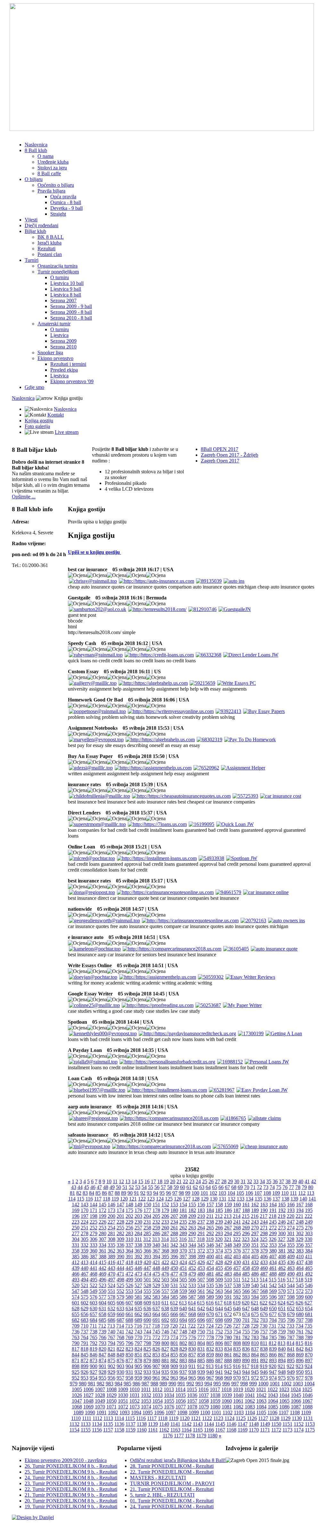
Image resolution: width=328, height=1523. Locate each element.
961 (156, 1378)
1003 (298, 1383)
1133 (86, 1424)
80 (310, 1187)
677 (273, 1314)
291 (201, 1233)
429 (228, 1262)
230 (138, 1222)
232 (156, 1222)
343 (183, 1245)
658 (102, 1314)
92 (142, 1193)
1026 (77, 1395)
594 (255, 1297)
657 (93, 1314)
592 (237, 1297)
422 (165, 1262)
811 (263, 1343)
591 (228, 1297)
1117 (152, 1418)
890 (246, 1360)
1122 (207, 1418)
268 (237, 1227)
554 (138, 1291)
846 (93, 1354)
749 (192, 1331)
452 (192, 1268)
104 (231, 1193)
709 (75, 1326)
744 (147, 1331)
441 (93, 1268)
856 (183, 1354)
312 (147, 1239)
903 (120, 1366)
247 (291, 1222)
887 (219, 1360)
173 (111, 1210)
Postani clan (49, 254)
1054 (157, 1401)
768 (120, 1337)
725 (219, 1326)
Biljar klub (35, 231)
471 (120, 1274)
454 (210, 1268)
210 (201, 1216)
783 (255, 1337)
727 (237, 1326)
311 (138, 1239)
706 (291, 1320)
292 (210, 1233)
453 (201, 1268)
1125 (241, 1418)
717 (147, 1326)
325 (263, 1239)
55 (150, 1187)
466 (75, 1274)
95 (162, 1193)
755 (246, 1331)
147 (120, 1204)
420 (147, 1262)
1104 (250, 1412)
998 (244, 1383)
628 (75, 1308)
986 (136, 1383)
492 (309, 1274)
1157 (108, 1430)
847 (102, 1354)
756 (255, 1331)
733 (290, 1326)
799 (156, 1343)
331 (75, 1245)
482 (219, 1274)
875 (111, 1360)
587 (192, 1297)
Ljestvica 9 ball (65, 289)
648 (255, 1308)
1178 (190, 1435)
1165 (198, 1430)
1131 (308, 1418)
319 (210, 1239)
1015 (192, 1389)
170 (84, 1210)
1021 (261, 1389)
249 (309, 1222)
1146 (231, 1424)
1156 (97, 1430)
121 (133, 1198)
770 (138, 1337)
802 (183, 1343)
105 (240, 1193)
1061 (238, 1401)
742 (129, 1331)
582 (147, 1297)
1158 (119, 1430)
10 (108, 1181)
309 (120, 1239)
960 (147, 1378)
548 (84, 1291)
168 (309, 1204)
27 (217, 1181)
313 (156, 1239)
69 (240, 1187)
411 (308, 1256)
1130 (297, 1418)
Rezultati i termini (68, 364)
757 (264, 1331)
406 (264, 1256)
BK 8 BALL (50, 237)
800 (165, 1343)
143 (84, 1204)
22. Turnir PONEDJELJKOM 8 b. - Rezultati (71, 1489)
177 (147, 1210)
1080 (215, 1406)
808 (237, 1343)
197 (84, 1216)
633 (120, 1308)
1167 (220, 1430)
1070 (100, 1406)
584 (165, 1297)
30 (236, 1181)
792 (93, 1343)
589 (210, 1297)
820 (102, 1349)
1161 (153, 1430)
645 (228, 1308)
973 (264, 1378)
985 (127, 1383)
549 (93, 1291)
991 (181, 1383)
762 (309, 1331)
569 (273, 1291)
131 (222, 1198)
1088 (307, 1406)
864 (255, 1354)
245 (273, 1222)
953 (84, 1378)
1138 (142, 1424)
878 (138, 1360)
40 (300, 1181)
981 (91, 1383)
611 (165, 1302)
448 (156, 1268)
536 (219, 1285)
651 (282, 1308)
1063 (261, 1401)
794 (111, 1343)
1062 (250, 1401)
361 (102, 1250)
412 (75, 1262)
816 (308, 1343)
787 (291, 1337)
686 (111, 1320)
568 (264, 1291)
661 (129, 1314)
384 (309, 1250)
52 (131, 1187)
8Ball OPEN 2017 (219, 449)
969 (228, 1378)
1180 (212, 1435)
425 (192, 1262)
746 (165, 1331)
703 (264, 1320)
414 (93, 1262)
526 (129, 1285)
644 (219, 1308)
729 (254, 1326)
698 (219, 1320)
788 (300, 1337)
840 (282, 1349)
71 (253, 1187)
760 (291, 1331)
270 (255, 1227)
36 (275, 1181)
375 (228, 1250)
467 (84, 1274)
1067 (307, 1401)
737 (84, 1331)
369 (174, 1250)
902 (111, 1366)
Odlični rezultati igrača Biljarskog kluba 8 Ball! (178, 1460)
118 (106, 1198)
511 (237, 1279)
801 (174, 1343)
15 (140, 1181)
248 (300, 1222)
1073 (134, 1406)
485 (246, 1274)
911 (192, 1366)
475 (156, 1274)
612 (174, 1302)
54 (144, 1187)
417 (120, 1262)
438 (309, 1262)
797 (138, 1343)
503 (165, 1279)
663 (147, 1314)
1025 (307, 1389)
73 (265, 1187)
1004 (309, 1383)
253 (102, 1227)
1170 (254, 1430)
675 (255, 1314)
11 (115, 1181)
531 (174, 1285)
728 (246, 1326)
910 (183, 1366)
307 (102, 1239)
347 (219, 1245)
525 (120, 1285)
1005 (77, 1389)
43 (73, 1187)
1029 (111, 1395)
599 (300, 1297)
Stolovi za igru (52, 167)
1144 (209, 1424)
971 (246, 1378)
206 (165, 1216)
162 (255, 1204)
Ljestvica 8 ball (65, 294)
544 (291, 1285)
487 (264, 1274)
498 (120, 1279)
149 (138, 1204)
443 (111, 1268)
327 (281, 1239)
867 (282, 1354)
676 (264, 1314)
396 (174, 1256)
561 (201, 1291)
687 (120, 1320)
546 (309, 1285)
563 (219, 1291)
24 (198, 1181)
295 (237, 1233)
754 (237, 1331)
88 (117, 1193)
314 (165, 1239)
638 (165, 1308)
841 (291, 1349)
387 (93, 1256)
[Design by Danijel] (33, 1517)
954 (93, 1378)
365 (138, 1250)
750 (201, 1331)
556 (156, 1291)
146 (111, 1204)
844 (75, 1354)
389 (111, 1256)
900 (93, 1366)
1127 (263, 1418)
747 (174, 1331)
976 (291, 1378)
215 (246, 1216)
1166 (209, 1430)
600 (309, 1297)
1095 (148, 1412)
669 (201, 1314)
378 (255, 1250)
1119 (173, 1418)
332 (84, 1245)
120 (124, 1198)
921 (281, 1366)
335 (111, 1245)
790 (75, 1343)
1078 (192, 1406)
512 (246, 1279)
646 (237, 1308)
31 (243, 1181)
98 (181, 1193)
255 (120, 1227)
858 (201, 1354)
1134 (97, 1424)
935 (165, 1372)
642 (201, 1308)
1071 (111, 1406)
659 (111, 1314)
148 (129, 1204)
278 (84, 1233)
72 (259, 1187)
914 (219, 1366)
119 (115, 1198)
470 (111, 1274)
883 (183, 1360)
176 (138, 1210)
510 (228, 1279)
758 (273, 1331)
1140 (164, 1424)
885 (201, 1360)
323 (246, 1239)
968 (219, 1378)
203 (138, 1216)
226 (102, 1222)
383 (300, 1250)
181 (183, 1210)
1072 (123, 1406)
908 (165, 1366)
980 (82, 1383)
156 (201, 1204)
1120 (185, 1418)
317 (192, 1239)
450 (174, 1268)
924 (308, 1366)
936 (174, 1372)
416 (111, 1262)
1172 (276, 1430)
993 (199, 1383)
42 (313, 1181)
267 (228, 1227)
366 (147, 1250)
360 (93, 1250)
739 (102, 1331)
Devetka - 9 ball (66, 208)
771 (147, 1337)
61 (189, 1187)
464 (300, 1268)
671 (219, 1314)
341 (165, 1245)
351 (255, 1245)
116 (89, 1198)
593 (246, 1297)
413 (84, 1262)
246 (282, 1222)
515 (272, 1279)
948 (282, 1372)
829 (183, 1349)
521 (84, 1285)
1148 (254, 1424)
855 (174, 1354)
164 (273, 1204)
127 (187, 1198)
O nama (45, 156)
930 (120, 1372)
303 (309, 1233)
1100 (205, 1412)
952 (75, 1378)
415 (102, 1262)
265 (210, 1227)
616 (210, 1302)
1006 (88, 1389)
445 (129, 1268)
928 (102, 1372)
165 (282, 1204)
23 (191, 1181)
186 (228, 1210)
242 (246, 1222)
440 (84, 1268)
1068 (77, 1406)
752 (219, 1331)
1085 (273, 1406)
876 (120, 1360)
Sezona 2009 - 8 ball (71, 312)
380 (273, 1250)
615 (201, 1302)
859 (210, 1354)
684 (93, 1320)
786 (282, 1337)
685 (102, 1320)
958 (129, 1378)
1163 (175, 1430)
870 (309, 1354)
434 (273, 1262)
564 (228, 1291)
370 (183, 1250)
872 (84, 1360)
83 (85, 1193)
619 (237, 1302)
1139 (153, 1424)
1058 (204, 1401)
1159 (130, 1430)
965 (192, 1378)
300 (282, 1233)
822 (120, 1349)
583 (156, 1297)
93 (149, 1193)
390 (120, 1256)
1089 (78, 1412)
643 (210, 1308)
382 (291, 1250)
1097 (171, 1412)
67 (227, 1187)
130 (213, 1198)
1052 (134, 1401)
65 (214, 1187)
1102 (228, 1412)
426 (201, 1262)
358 (75, 1250)
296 (246, 1233)
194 (300, 1210)
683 (84, 1320)
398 (192, 1256)
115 (80, 1198)
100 (195, 1193)
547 (75, 1291)
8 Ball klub (36, 150)
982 (100, 1383)
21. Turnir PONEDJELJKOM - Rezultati (172, 1489)
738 (93, 1331)
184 (210, 1210)
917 (246, 1366)
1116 (141, 1418)
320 (219, 1239)
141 (312, 1198)
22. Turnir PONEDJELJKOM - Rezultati (172, 1472)
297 (255, 1233)
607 (129, 1302)
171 (93, 1210)
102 (213, 1193)
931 (129, 1372)
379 (264, 1250)
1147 (243, 1424)
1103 (239, 1412)
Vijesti (31, 219)
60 (182, 1187)
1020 (249, 1389)
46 (92, 1187)
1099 (194, 1412)
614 (192, 1302)
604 (102, 1302)
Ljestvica (59, 335)
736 (75, 1331)
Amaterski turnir (53, 323)
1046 (307, 1395)
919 (263, 1366)
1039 (227, 1395)
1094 (136, 1412)
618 (228, 1302)
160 (237, 1204)
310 (129, 1239)
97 (174, 1193)
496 (102, 1279)
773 (165, 1337)
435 (282, 1262)
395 (165, 1256)
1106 (272, 1412)
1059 (215, 1401)
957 (120, 1378)
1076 (169, 1406)
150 (147, 1204)
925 (75, 1372)
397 (183, 1256)
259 (156, 1227)
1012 (157, 1389)
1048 (88, 1401)
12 (121, 1181)
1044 (284, 1395)
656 (84, 1314)
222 (308, 1216)
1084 (261, 1406)
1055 (169, 1401)
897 (309, 1360)
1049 (100, 1401)
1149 (265, 1424)
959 (138, 1378)
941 (219, 1372)
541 (264, 1285)
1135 (108, 1424)
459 (255, 1268)
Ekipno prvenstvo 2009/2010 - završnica (66, 1460)
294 (228, 1233)
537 (228, 1285)
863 (246, 1354)
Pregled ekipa (64, 370)
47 (99, 1187)
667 (183, 1314)
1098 (182, 1412)
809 (246, 1343)
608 (138, 1302)
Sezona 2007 (63, 300)
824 (138, 1349)
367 (156, 1250)
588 (201, 1297)
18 (159, 1181)
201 (120, 1216)
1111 (86, 1418)
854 (165, 1354)
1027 (88, 1395)
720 (174, 1326)
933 (147, 1372)
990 (172, 1383)
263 (192, 1227)
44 (80, 1187)
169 (75, 1210)
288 (174, 1233)
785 (273, 1337)
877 (129, 1360)
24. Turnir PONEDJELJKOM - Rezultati (172, 1506)
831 (201, 1349)
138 (285, 1198)
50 (118, 1187)
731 (272, 1326)
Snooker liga (50, 352)
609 (147, 1302)
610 (156, 1302)
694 (183, 1320)
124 (160, 1198)
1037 (204, 1395)
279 (93, 1233)
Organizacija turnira (57, 266)
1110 (76, 1418)
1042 (261, 1395)
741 (120, 1331)
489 (282, 1274)
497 (111, 1279)
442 (102, 1268)
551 (111, 1291)
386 (84, 1256)
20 (172, 1181)
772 (156, 1337)
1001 (275, 1383)
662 (138, 1314)
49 (112, 1187)
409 (291, 1256)
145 (102, 1204)
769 (129, 1337)
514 (263, 1279)
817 (75, 1349)
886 (210, 1360)
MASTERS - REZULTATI (158, 1477)
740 (111, 1331)
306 (93, 1239)
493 (75, 1279)
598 (291, 1297)
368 (165, 1250)
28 (223, 1181)
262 (183, 1227)
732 (281, 1326)
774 (174, 1337)
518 (299, 1279)
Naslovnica (36, 144)
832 (210, 1349)
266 (219, 1227)
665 (165, 1314)
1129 (286, 1418)
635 (138, 1308)
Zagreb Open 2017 (220, 460)
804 (201, 1343)
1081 (227, 1406)
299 (273, 1233)
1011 (146, 1389)
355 (291, 1245)
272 (273, 1227)
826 (156, 1349)
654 (309, 1308)
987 (145, 1383)
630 (93, 1308)
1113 (108, 1418)
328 (290, 1239)
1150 (276, 1424)
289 (183, 1233)
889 (237, 1360)
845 (84, 1354)
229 (129, 1222)
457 (237, 1268)
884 (192, 1360)
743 (138, 1331)
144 (93, 1204)
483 (228, 1274)
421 (156, 1262)
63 (201, 1187)
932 (138, 1372)
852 (147, 1354)
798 (147, 1343)
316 (183, 1239)
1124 (229, 1418)
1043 (273, 1395)
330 (308, 1239)
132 (231, 1198)
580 (129, 1297)
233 (165, 1222)
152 (165, 1204)
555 (147, 1291)
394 (156, 1256)
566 (246, 1291)
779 (219, 1337)
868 (291, 1354)
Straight (58, 214)
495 (93, 1279)
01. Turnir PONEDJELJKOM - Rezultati (172, 1500)
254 (111, 1227)
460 (264, 1268)
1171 (265, 1430)
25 (204, 1181)
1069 (88, 1406)
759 (282, 1331)
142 (75, 1204)
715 (129, 1326)
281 (111, 1233)
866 (273, 1354)
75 (278, 1187)
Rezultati (46, 248)
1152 (299, 1424)
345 (201, 1245)
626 (299, 1302)
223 (75, 1222)
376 (237, 1250)
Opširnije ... (24, 496)
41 (307, 1181)
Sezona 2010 (63, 346)
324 (254, 1239)
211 (210, 1216)
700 (237, 1320)
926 (84, 1372)
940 (210, 1372)
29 (230, 1181)
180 (174, 1210)
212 (219, 1216)
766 (102, 1337)
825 (147, 1349)
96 (168, 1193)
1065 (284, 1401)
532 (183, 1285)
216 (254, 1216)
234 (174, 1222)
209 (192, 1216)
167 (300, 1204)
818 (84, 1349)
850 (129, 1354)
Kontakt (55, 414)
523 (102, 1285)
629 (84, 1308)
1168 (231, 1430)
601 (75, 1302)
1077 (181, 1406)
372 (201, 1250)
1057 (192, 1401)
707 (300, 1320)
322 (237, 1239)
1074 (146, 1406)
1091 (101, 1412)
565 (237, 1291)
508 (210, 1279)
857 (192, 1354)
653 (300, 1308)
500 (138, 1279)
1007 (100, 1389)
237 (201, 1222)
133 (240, 1198)
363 (120, 1250)
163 (264, 1204)
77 (291, 1187)
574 (75, 1297)
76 (285, 1187)
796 (129, 1343)
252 (93, 1227)
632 (111, 1308)
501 (147, 1279)
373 (210, 1250)
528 (147, 1285)
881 (165, 1360)
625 (290, 1302)
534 (201, 1285)
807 (228, 1343)
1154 (74, 1430)
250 (75, 1227)
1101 (216, 1412)
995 (217, 1383)
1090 (90, 1412)
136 (267, 1198)
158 (219, 1204)
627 (308, 1302)
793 (102, 1343)
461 (273, 1268)
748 (183, 1331)
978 (309, 1378)
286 (156, 1233)
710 (84, 1326)
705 (282, 1320)
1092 (113, 1412)
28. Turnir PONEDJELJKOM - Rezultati (172, 1466)
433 (264, 1262)
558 (174, 1291)
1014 (180, 1389)
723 (201, 1326)
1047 (77, 1401)
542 (273, 1285)
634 (129, 1308)
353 (273, 1245)
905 (138, 1366)
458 (246, 1268)
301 (291, 1233)
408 (282, 1256)
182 (192, 1210)
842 (300, 1349)
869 (300, 1354)
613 (183, 1302)
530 (165, 1285)
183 (201, 1210)
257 (138, 1227)
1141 (175, 1424)
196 (75, 1216)
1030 (123, 1395)
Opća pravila (63, 196)
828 (174, 1349)
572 (300, 1291)
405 (255, 1256)
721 (183, 1326)
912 (201, 1366)
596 (273, 1297)
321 (228, 1239)
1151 (287, 1424)
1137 (130, 1424)
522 (93, 1285)
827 (165, 1349)
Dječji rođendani (41, 225)
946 (264, 1372)
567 (255, 1291)
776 (192, 1337)
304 (75, 1239)
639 (174, 1308)
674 (246, 1314)
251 (84, 1227)
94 (155, 1193)
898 (75, 1366)
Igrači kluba (49, 242)
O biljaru (34, 179)
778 (210, 1337)
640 (183, 1308)
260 (165, 1227)
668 (192, 1314)
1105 (261, 1412)
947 (273, 1372)
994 (208, 1383)
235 (183, 1222)
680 (300, 1314)
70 (246, 1187)
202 (129, 1216)
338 (138, 1245)
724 (210, 1326)
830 (192, 1349)
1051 (123, 1401)
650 (273, 1308)
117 (98, 1198)
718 (156, 1326)
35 (268, 1181)
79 (304, 1187)
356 (300, 1245)
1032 (146, 1395)
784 (264, 1337)
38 (288, 1181)
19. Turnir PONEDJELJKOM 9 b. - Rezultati (71, 1506)
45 (86, 1187)
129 (205, 1198)
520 (75, 1285)
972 (255, 1378)
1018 (226, 1389)
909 (174, 1366)
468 (93, 1274)
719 (165, 1326)
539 (246, 1285)
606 (120, 1302)
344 (192, 1245)
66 (221, 1187)
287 (165, 1233)
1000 (263, 1383)
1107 (284, 1412)
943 (237, 1372)
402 (228, 1256)
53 (137, 1187)
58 (169, 1187)
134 (249, 1198)
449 (165, 1268)
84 (91, 1193)
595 (264, 1297)
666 (174, 1314)
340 (156, 1245)
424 (183, 1262)
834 (228, 1349)
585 (174, 1297)
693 (174, 1320)
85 (98, 1193)
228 (120, 1222)
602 (84, 1302)
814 (290, 1343)
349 (237, 1245)
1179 (201, 1435)
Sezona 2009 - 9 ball (71, 306)
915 (228, 1366)
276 (309, 1227)
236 (192, 1222)
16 (147, 1181)
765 (93, 1337)
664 (156, 1314)
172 (102, 1210)
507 (201, 1279)
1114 (119, 1418)
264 (201, 1227)
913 (210, 1366)
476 (165, 1274)
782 (246, 1337)
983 (109, 1383)
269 (246, 1227)
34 (262, 1181)
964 (183, 1378)
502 (156, 1279)
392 (138, 1256)
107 (258, 1193)
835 (237, 1349)
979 (74, 1383)
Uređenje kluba (53, 162)
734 (299, 1326)
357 (309, 1245)
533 (192, 1285)
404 (246, 1256)
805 (210, 1343)
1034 (169, 1395)
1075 (157, 1406)
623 (272, 1302)
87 (110, 1193)
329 (299, 1239)
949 (291, 1372)
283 (129, 1233)
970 (237, 1378)
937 (183, 1372)
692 (165, 1320)
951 (309, 1372)
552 (120, 1291)
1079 (204, 1406)
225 (93, 1222)
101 (204, 1193)
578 (111, 1297)
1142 (187, 1424)
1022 (272, 1389)
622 (263, 1302)
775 (183, 1337)
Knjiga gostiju (39, 420)
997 (235, 1383)
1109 (306, 1412)
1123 (218, 1418)
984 (118, 1383)
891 (255, 1360)
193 (291, 1210)
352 (264, 1245)
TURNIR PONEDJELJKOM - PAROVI (172, 1483)
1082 (238, 1406)
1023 (284, 1389)
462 (282, 1268)
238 (210, 1222)
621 (254, 1302)
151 (156, 1204)
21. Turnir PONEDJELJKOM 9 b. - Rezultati (71, 1495)
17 (153, 1181)
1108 (295, 1412)
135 (258, 1198)
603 (93, 1302)
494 (84, 1279)
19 (166, 1181)
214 (237, 1216)
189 (255, 1210)
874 (102, 1360)
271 (264, 1227)
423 (174, 1262)
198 (93, 1216)
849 (120, 1354)
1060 (227, 1401)
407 (273, 1256)
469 (102, 1274)
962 (165, 1378)
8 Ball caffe (49, 173)
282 (120, 1233)
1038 (215, 1395)
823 (129, 1349)
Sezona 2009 (63, 341)
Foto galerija (37, 426)
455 (219, 1268)
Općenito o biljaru (55, 185)
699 (228, 1320)
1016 (203, 1389)
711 (93, 1326)
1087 (296, 1406)
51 (124, 1187)
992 (190, 1383)
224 (84, 1222)
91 (136, 1193)
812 (272, 1343)
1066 (296, 1401)
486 (255, 1274)
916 (237, 1366)
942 (228, 1372)
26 (211, 1181)
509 (219, 1279)
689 (138, 1320)
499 (129, 1279)
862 (237, 1354)
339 (147, 1245)
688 (129, 1320)
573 (309, 1291)
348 (228, 1245)
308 (111, 1239)
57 (163, 1187)
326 (272, 1239)
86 (104, 1193)
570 (282, 1291)
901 (102, 1366)
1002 (286, 1383)
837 (255, 1349)
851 (138, 1354)
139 (294, 1198)
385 (75, 1256)
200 (111, 1216)
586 (183, 1297)
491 (300, 1274)
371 (192, 1250)
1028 (100, 1395)
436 (291, 1262)
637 (156, 1308)
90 (130, 1193)
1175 (310, 1430)
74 (272, 1187)
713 (111, 1326)
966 (201, 1378)
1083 (250, 1406)
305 (84, 1239)
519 (308, 1279)
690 (147, 1320)
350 (246, 1245)
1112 (97, 1418)
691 (156, 1320)
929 (111, 1372)
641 (192, 1308)
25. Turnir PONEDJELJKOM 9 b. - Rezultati (71, 1472)
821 (111, 1349)
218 (272, 1216)
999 (253, 1383)
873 (93, 1360)
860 (219, 1354)
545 (300, 1285)
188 (246, 1210)
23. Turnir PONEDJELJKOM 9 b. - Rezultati (71, 1483)
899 (84, 1366)
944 (246, 1372)
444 (120, 1268)
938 (192, 1372)
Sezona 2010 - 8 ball (71, 318)
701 (246, 1320)
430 (237, 1262)
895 (291, 1360)
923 (299, 1366)
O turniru (59, 277)
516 (281, 1279)
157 (210, 1204)
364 (129, 1250)
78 (297, 1187)
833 (219, 1349)
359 (84, 1250)
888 (228, 1360)
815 (299, 1343)
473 (138, 1274)
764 (84, 1337)
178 (156, 1210)
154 (183, 1204)
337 (129, 1245)
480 (201, 1274)
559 (183, 1291)
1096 (159, 1412)
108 (267, 1193)
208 (183, 1216)
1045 (296, 1395)
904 (129, 1366)
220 (290, 1216)
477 (174, 1274)
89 (123, 1193)
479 (192, 1274)
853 (156, 1354)
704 (273, 1320)
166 (291, 1204)
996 (226, 1383)
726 (228, 1326)
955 (102, 1378)
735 (308, 1326)
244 (264, 1222)
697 (210, 1320)
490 (291, 1274)
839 (273, 1349)
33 (255, 1181)
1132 (74, 1424)
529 (156, 1285)
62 (195, 1187)
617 (219, 1302)
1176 (168, 1435)
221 (299, 1216)
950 (300, 1372)
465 (309, 1268)
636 (147, 1308)
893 (273, 1360)
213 (228, 1216)
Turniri (31, 260)
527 (138, 1285)
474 (147, 1274)
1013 (169, 1389)
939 (201, 1372)
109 (276, 1193)
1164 (187, 1430)
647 (246, 1308)
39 (294, 1181)
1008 (111, 1389)
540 (255, 1285)
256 (129, 1227)
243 (255, 1222)
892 (264, 1360)
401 (219, 1256)
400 (210, 1256)
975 (282, 1378)
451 (183, 1268)
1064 (273, 1401)
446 (138, 1268)
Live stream (66, 432)
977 (300, 1378)
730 (263, 1326)
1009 (123, 1389)
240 (228, 1222)
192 (282, 1210)
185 (219, 1210)
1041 (250, 1395)
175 (129, 1210)
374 (219, 1250)
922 (290, 1366)
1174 (299, 1430)
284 (138, 1233)
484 (237, 1274)
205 (156, 1216)
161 (246, 1204)
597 (282, 1297)
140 (303, 1198)
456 (228, 1268)
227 (111, 1222)
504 (174, 1279)
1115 (130, 1418)
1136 (119, 1424)
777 (201, 1337)
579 (120, 1297)
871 (75, 1360)
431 (246, 1262)
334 (102, 1245)
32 (249, 1181)
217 (263, 1216)
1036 (192, 1395)
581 (138, 1297)
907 (156, 1366)
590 (219, 1297)
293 (219, 1233)
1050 (111, 1401)
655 (75, 1314)
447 (147, 1268)
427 (210, 1262)
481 (210, 1274)
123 (151, 1198)
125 (169, 1198)
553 (129, 1291)
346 (210, 1245)
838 (264, 1349)
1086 (284, 1406)
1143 (198, 1424)
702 (255, 1320)
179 (165, 1210)
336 (120, 1245)
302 (300, 1233)
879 (147, 1360)
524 (111, 1285)
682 (75, 1320)
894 (282, 1360)
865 (264, 1354)
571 (291, 1291)
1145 (220, 1424)
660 (120, 1314)
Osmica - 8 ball (65, 202)
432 (255, 1262)
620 (246, 1302)
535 (210, 1285)
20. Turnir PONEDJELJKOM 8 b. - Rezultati (71, 1500)
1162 (164, 1430)
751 (210, 1331)
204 (147, 1216)
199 (102, 1216)
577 (102, 1297)
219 (281, 1216)
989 (163, 1383)
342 (174, 1245)
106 (249, 1193)
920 (272, 1366)
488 (273, 1274)
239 (219, 1222)
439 (75, 1268)
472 (129, 1274)
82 (78, 1193)
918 (254, 1366)
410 (300, 1256)
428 (219, 1262)
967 (210, 1378)
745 (156, 1331)
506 (192, 1279)
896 (300, 1360)
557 (165, 1291)
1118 (163, 1418)
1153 (310, 1424)
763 (75, 1337)
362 (111, 1250)
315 (174, 1239)
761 (300, 1331)
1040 (238, 1395)
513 (254, 1279)
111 (293, 1193)
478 (183, 1274)
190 (264, 1210)
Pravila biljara (51, 191)
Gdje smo (34, 387)
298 (264, 1233)
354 (282, 1245)
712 (102, 1326)
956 (111, 1378)
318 (201, 1239)
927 (93, 1372)
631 (102, 1308)
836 (246, 1349)
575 (84, 1297)
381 (282, 1250)
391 (129, 1256)
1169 (243, 1430)
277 (75, 1233)
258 (147, 1227)
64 (208, 1187)
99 (187, 1193)
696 (201, 1320)
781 (237, 1337)
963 (174, 1378)
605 (111, 1302)
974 (273, 1378)
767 (111, 1337)
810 (255, 1343)
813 (281, 1343)
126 (178, 1198)
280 (102, 1233)
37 (281, 1181)
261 (174, 1227)
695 (192, 1320)
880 (156, 1360)
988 (154, 1383)
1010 (134, 1389)
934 (156, 1372)
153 (174, 1204)
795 (120, 1343)
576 (93, 1297)
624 (281, 1302)
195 (309, 1210)
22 (185, 1181)
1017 (215, 1389)
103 (222, 1193)
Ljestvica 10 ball (67, 283)
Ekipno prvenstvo (55, 358)
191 (273, 1210)
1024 (296, 1389)
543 (282, 1285)
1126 (252, 1418)
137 (276, 1198)
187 (237, 1210)
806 (219, 1343)
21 (179, 1181)
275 (300, 1227)
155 (192, 1204)
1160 (142, 1430)
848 (111, 1354)
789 (309, 1337)
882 (174, 1360)
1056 (181, 1401)
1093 (124, 1412)
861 (228, 1354)
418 (129, 1262)
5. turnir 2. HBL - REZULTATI (162, 1495)
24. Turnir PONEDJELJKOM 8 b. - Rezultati (71, 1477)
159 (228, 1204)
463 (291, 1268)
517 (290, 1279)
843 (309, 1349)
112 (302, 1193)
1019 (238, 1389)
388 (102, 1256)
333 (93, 1245)
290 (192, 1233)
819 (93, 1349)
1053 (146, 1401)
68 (233, 1187)
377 (246, 1250)
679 (291, 1314)
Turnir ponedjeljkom (58, 271)
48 (105, 1187)
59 (176, 1187)
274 (291, 1227)
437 (300, 1262)
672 (228, 1314)
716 (138, 1326)
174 (120, 1210)
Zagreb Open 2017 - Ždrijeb (229, 455)
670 (210, 1314)
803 (192, 1343)
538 (237, 1285)
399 (201, 1256)
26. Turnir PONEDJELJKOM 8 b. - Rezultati (71, 1466)
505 (183, 1279)
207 (174, 1216)
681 (309, 1314)
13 (127, 1181)
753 (228, 1331)
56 (157, 1187)
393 (147, 1256)
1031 (134, 1395)
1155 (86, 1430)
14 (134, 1181)
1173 (287, 1430)
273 (282, 1227)
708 (309, 1320)
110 (285, 1193)
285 (147, 1233)
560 (192, 1291)
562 (210, 1291)
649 (264, 1308)
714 (120, 1326)
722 (192, 1326)
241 (237, 1222)
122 (142, 1198)
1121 (196, 1418)
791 (84, 1343)
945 (255, 1372)
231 (147, 1222)
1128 (274, 1418)
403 (237, 1256)
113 (310, 1193)
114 (72, 1198)
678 (282, 1314)
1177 (179, 1435)
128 (196, 1198)
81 (72, 1193)
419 (138, 1262)
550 (102, 1291)
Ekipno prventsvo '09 (72, 381)
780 (228, 1337)
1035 (181, 1395)
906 (147, 1366)
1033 (157, 1395)
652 (291, 1308)
